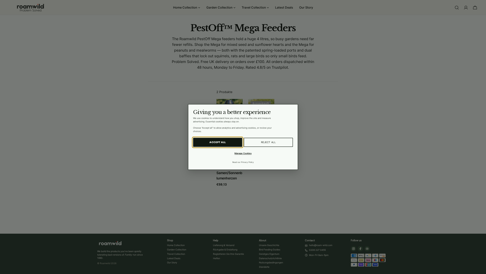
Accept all (217, 142)
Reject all (268, 142)
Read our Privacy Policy (243, 162)
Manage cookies (243, 153)
